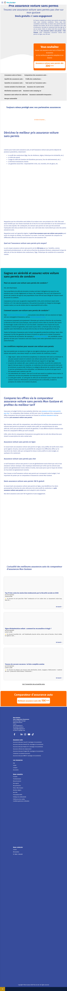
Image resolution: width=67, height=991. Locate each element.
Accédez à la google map (19, 730)
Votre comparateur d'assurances (21, 719)
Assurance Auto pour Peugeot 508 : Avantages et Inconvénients (28, 751)
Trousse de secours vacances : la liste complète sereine (24, 664)
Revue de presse (17, 781)
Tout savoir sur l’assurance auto (35, 83)
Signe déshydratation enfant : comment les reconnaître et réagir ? (28, 629)
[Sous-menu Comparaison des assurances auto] (46, 75)
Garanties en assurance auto (13, 83)
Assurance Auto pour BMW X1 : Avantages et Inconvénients (27, 755)
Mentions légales (17, 790)
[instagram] (25, 734)
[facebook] (14, 734)
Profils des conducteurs (33, 79)
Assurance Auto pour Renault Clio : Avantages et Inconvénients (28, 744)
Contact (15, 849)
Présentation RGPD (17, 794)
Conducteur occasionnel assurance (21, 753)
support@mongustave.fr (19, 728)
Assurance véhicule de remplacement (22, 749)
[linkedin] (21, 734)
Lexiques (15, 767)
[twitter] (18, 734)
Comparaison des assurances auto (35, 75)
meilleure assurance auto (48, 415)
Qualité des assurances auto (13, 79)
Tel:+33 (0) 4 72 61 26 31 (18, 727)
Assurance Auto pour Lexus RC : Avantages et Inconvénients (27, 742)
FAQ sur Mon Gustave (18, 788)
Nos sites (15, 792)
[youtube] (29, 734)
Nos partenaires (17, 785)
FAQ (14, 763)
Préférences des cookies (19, 799)
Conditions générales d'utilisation (21, 801)
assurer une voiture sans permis (17, 315)
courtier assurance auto (37, 317)
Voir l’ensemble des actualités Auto (33, 684)
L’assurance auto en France (12, 75)
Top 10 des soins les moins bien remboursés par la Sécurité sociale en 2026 (31, 593)
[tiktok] (32, 734)
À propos (15, 776)
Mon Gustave (16, 717)
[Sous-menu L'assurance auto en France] (22, 75)
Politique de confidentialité (19, 797)
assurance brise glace (41, 336)
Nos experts (16, 783)
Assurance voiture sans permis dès (50, 64)
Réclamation (16, 852)
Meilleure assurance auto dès (33, 700)
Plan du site (36, 984)
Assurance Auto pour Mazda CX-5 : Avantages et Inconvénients (28, 746)
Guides (14, 765)
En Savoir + (59, 606)
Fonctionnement (17, 778)
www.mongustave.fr (18, 725)
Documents (15, 770)
